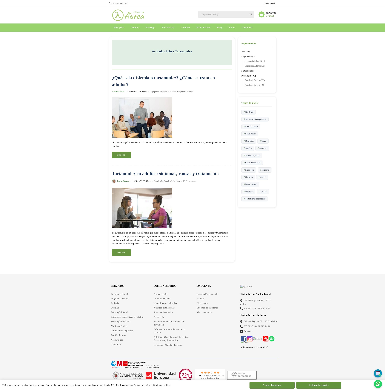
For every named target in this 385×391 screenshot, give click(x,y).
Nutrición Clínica (119, 326)
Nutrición (185, 27)
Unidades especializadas (165, 303)
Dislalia (263, 191)
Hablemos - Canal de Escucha (168, 345)
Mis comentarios (204, 312)
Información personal (207, 294)
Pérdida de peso (118, 335)
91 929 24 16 (264, 326)
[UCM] (127, 375)
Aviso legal (159, 317)
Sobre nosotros (203, 27)
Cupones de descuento (207, 308)
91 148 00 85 (264, 308)
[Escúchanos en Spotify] (271, 340)
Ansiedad (262, 148)
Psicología (150, 27)
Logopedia (119, 27)
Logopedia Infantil (168, 91)
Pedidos (200, 298)
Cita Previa (247, 27)
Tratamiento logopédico (255, 199)
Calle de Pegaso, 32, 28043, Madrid (260, 321)
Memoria (264, 170)
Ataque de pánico (252, 155)
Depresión (249, 141)
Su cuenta (204, 286)
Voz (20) (245, 51)
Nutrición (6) (247, 71)
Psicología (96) (248, 76)
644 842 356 (250, 308)
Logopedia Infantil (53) (255, 61)
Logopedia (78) (248, 56)
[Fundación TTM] (210, 375)
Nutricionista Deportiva (122, 330)
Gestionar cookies (161, 385)
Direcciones (202, 303)
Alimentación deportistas (255, 119)
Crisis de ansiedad (252, 163)
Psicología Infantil (119, 312)
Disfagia (115, 303)
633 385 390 (250, 326)
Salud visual (250, 134)
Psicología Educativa (121, 321)
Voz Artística (168, 27)
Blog (219, 27)
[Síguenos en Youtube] (265, 340)
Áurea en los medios (163, 312)
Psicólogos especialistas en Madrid (127, 317)
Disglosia (248, 191)
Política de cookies (142, 385)
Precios (231, 27)
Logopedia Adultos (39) (255, 66)
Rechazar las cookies (318, 385)
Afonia (262, 177)
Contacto (248, 331)
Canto (263, 141)
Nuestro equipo (161, 294)
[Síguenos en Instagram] (250, 340)
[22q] (185, 375)
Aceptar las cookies (272, 385)
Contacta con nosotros (118, 3)
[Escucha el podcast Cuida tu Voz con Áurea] (244, 343)
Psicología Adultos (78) (255, 80)
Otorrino (135, 27)
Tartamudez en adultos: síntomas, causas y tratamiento (165, 173)
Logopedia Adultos (185, 91)
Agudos (248, 148)
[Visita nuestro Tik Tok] (258, 340)
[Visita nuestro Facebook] (243, 340)
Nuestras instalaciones (164, 308)
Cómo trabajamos (162, 298)
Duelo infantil (250, 184)
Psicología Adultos (172, 181)
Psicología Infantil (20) (255, 85)
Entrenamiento (251, 126)
